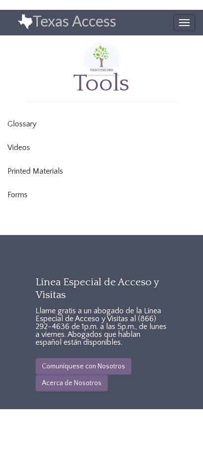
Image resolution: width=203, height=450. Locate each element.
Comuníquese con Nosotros (83, 366)
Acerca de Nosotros (72, 383)
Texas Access (74, 21)
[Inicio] (16, 22)
